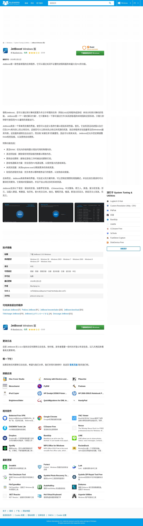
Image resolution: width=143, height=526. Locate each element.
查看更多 (123, 249)
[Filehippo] (11, 3)
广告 (18, 511)
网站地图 (26, 511)
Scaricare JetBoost (10, 310)
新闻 (26, 3)
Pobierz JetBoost (28, 310)
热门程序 (39, 3)
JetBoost (23, 48)
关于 (4, 511)
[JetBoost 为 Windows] (5, 50)
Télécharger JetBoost (11, 314)
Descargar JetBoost (61, 314)
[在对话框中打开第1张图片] (56, 212)
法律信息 (41, 515)
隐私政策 (31, 515)
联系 (11, 511)
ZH (135, 3)
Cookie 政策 (19, 515)
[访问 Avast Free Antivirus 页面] (90, 48)
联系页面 (74, 365)
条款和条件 (7, 515)
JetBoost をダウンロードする (36, 314)
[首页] (3, 43)
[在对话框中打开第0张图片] (20, 212)
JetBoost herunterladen (49, 310)
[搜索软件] (110, 3)
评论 (32, 3)
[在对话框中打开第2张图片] (92, 212)
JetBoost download (71, 310)
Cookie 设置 (61, 515)
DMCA (51, 515)
